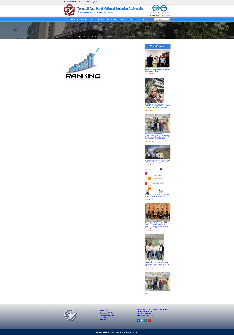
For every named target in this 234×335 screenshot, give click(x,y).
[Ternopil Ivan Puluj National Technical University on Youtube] (149, 320)
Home (66, 19)
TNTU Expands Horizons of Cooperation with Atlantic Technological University (157, 161)
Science (101, 19)
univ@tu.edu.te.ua (147, 315)
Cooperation (111, 19)
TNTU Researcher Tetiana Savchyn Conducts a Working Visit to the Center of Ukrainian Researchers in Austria (157, 105)
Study (93, 19)
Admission (84, 19)
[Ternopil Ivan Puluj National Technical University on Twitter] (142, 320)
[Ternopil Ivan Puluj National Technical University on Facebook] (138, 320)
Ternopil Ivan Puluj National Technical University (110, 8)
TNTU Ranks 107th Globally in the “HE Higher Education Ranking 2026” (157, 195)
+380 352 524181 (70, 2)
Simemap (103, 319)
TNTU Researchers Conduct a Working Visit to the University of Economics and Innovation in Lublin (157, 69)
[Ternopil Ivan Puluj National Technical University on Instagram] (145, 320)
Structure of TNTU (106, 313)
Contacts (142, 19)
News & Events (124, 19)
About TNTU (73, 19)
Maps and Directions (107, 315)
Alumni (133, 19)
